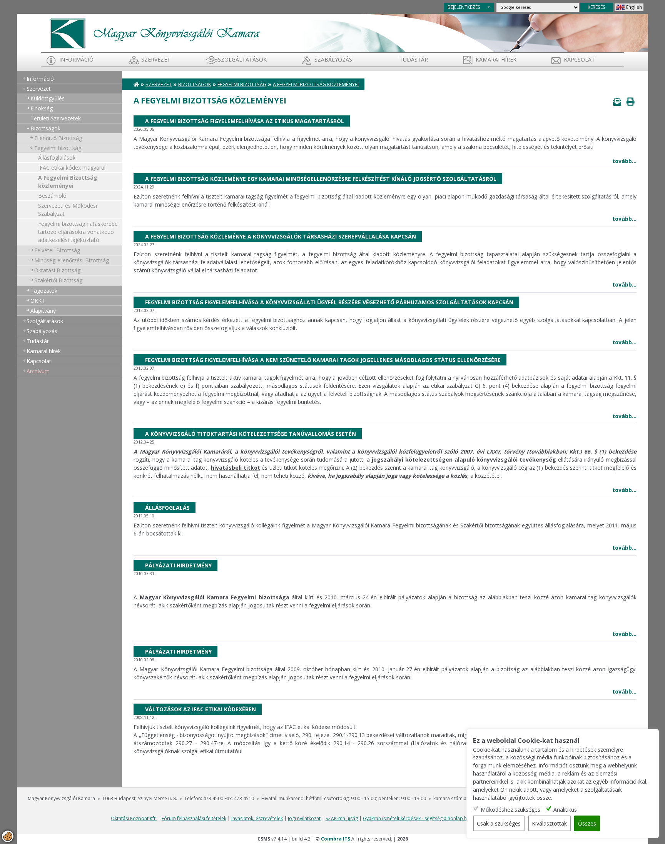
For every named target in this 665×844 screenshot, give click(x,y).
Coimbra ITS (335, 839)
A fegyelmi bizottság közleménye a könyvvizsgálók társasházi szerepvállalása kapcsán (280, 236)
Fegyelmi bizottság (57, 148)
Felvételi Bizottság (57, 250)
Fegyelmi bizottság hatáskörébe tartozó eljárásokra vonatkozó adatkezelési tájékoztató (78, 232)
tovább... (624, 161)
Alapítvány (43, 310)
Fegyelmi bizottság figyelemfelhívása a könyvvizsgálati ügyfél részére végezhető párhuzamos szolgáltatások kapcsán (329, 302)
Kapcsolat (579, 59)
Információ (76, 59)
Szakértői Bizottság (58, 280)
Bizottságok (45, 128)
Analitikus (565, 809)
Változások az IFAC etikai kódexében (200, 709)
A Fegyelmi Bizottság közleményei (67, 181)
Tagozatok (43, 290)
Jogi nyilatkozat (304, 818)
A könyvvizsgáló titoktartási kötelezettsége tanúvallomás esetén (250, 433)
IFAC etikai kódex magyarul (71, 167)
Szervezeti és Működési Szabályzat (67, 209)
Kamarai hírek (496, 59)
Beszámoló (52, 195)
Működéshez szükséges (510, 809)
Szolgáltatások (242, 59)
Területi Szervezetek (55, 118)
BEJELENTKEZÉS (464, 7)
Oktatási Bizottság (57, 270)
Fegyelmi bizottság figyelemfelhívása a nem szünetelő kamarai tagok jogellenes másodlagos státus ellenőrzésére (323, 360)
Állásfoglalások (56, 157)
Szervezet (155, 59)
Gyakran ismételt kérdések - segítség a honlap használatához (429, 818)
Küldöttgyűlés (47, 98)
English (634, 7)
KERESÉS (596, 7)
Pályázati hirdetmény (178, 565)
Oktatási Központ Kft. (134, 818)
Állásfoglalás (167, 507)
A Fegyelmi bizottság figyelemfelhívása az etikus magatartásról (244, 121)
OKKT (37, 300)
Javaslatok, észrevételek (257, 818)
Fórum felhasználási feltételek (194, 818)
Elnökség (41, 108)
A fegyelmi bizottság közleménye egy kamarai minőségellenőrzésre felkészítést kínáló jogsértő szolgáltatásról (320, 178)
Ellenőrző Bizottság (58, 138)
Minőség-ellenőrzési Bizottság (71, 260)
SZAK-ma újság (342, 818)
